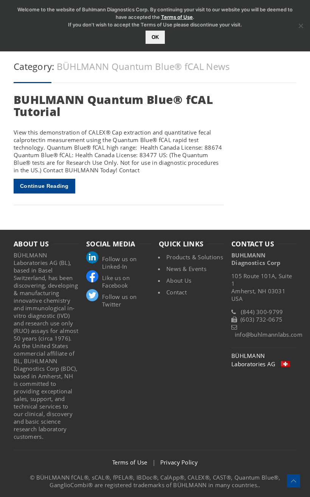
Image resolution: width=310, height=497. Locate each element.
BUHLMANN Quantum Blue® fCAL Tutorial (113, 105)
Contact (176, 292)
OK (155, 37)
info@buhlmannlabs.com (268, 334)
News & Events (186, 268)
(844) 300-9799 (262, 312)
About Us (178, 280)
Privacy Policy (179, 462)
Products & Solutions (194, 257)
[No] (300, 25)
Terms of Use (129, 462)
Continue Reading (44, 186)
